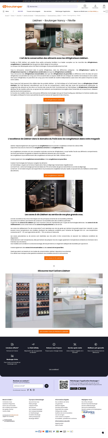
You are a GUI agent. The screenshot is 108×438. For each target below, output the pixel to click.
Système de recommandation (63, 413)
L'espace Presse (33, 405)
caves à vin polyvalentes (45, 224)
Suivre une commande (9, 405)
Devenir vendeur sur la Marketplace (91, 409)
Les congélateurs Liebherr (54, 175)
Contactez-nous (7, 402)
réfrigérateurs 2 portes (18, 72)
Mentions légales (60, 405)
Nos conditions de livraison (10, 407)
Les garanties (59, 404)
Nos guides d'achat (8, 409)
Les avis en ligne (59, 415)
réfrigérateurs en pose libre (62, 74)
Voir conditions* (54, 369)
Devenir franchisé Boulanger (89, 404)
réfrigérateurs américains (38, 72)
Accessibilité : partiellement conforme (66, 418)
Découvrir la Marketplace (89, 407)
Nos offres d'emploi (87, 402)
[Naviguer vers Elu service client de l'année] (93, 416)
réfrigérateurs (92, 62)
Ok (46, 386)
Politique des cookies (61, 411)
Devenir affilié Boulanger (88, 405)
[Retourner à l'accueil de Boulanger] (12, 6)
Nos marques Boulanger (35, 409)
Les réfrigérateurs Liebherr (54, 100)
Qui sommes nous (34, 402)
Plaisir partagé (33, 404)
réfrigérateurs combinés (63, 72)
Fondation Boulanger (34, 415)
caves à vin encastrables (33, 247)
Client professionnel (34, 416)
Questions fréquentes (9, 404)
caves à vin (25, 64)
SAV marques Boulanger (35, 411)
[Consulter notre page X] (31, 390)
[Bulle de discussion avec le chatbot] (102, 433)
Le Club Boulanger (34, 413)
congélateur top (57, 148)
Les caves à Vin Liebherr (54, 258)
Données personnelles (61, 407)
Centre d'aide (6, 411)
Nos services (32, 407)
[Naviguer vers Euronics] (93, 412)
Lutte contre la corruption (62, 416)
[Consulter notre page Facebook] (28, 390)
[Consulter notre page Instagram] (34, 390)
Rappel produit (59, 423)
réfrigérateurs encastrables (34, 74)
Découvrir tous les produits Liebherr (54, 332)
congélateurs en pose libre (58, 159)
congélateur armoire (42, 148)
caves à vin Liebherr (26, 223)
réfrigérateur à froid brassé (88, 87)
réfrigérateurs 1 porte (87, 70)
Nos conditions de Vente (62, 402)
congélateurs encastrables (34, 159)
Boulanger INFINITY (34, 418)
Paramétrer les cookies (61, 409)
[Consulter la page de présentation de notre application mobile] (73, 388)
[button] (106, 11)
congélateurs (15, 64)
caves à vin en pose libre (55, 247)
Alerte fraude (59, 425)
